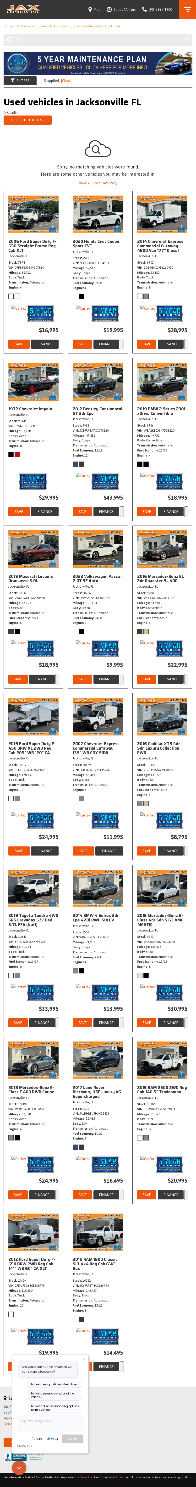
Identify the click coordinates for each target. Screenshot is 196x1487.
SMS (39, 1439)
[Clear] (66, 81)
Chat (54, 1439)
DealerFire (85, 1477)
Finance (45, 344)
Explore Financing (122, 344)
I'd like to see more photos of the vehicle (52, 1395)
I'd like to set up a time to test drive (53, 1384)
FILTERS (22, 81)
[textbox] (50, 1423)
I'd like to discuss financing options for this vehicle (55, 1408)
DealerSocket (115, 1477)
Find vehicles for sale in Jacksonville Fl (43, 26)
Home (8, 26)
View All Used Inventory (98, 183)
